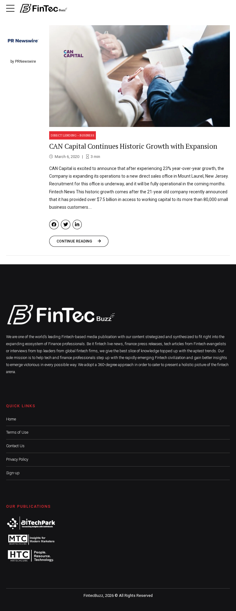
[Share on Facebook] (54, 224)
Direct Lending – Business (72, 135)
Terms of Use (17, 432)
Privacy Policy (17, 459)
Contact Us (15, 445)
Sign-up (13, 473)
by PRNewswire (23, 61)
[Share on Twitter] (65, 224)
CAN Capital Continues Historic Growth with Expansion (133, 146)
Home (11, 419)
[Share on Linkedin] (77, 224)
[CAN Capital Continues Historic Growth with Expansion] (139, 76)
